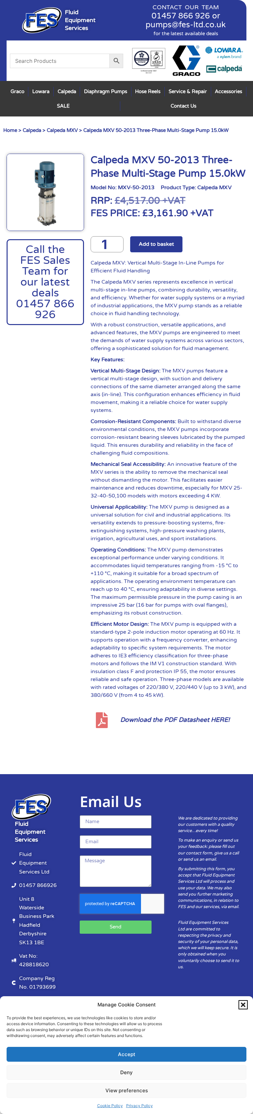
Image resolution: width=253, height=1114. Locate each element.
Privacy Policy (139, 1105)
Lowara (40, 91)
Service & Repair (188, 91)
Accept (126, 1054)
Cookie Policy (110, 1105)
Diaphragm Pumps (105, 91)
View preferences (126, 1090)
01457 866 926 (181, 16)
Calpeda (67, 91)
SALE (63, 106)
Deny (126, 1072)
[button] (243, 1004)
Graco (17, 91)
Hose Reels (147, 91)
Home (10, 130)
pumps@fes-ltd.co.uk (186, 25)
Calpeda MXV (62, 130)
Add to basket (156, 244)
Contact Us (183, 106)
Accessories (228, 91)
